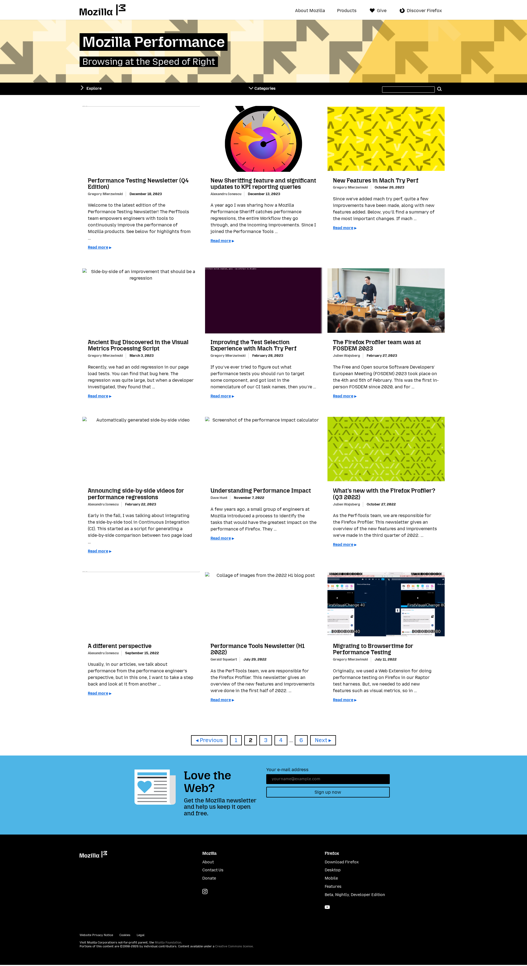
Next (321, 740)
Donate (209, 878)
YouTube (327, 907)
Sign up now (328, 792)
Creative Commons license (234, 946)
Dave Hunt (219, 498)
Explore (94, 88)
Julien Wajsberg (346, 355)
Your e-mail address (287, 769)
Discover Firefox (424, 10)
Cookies (124, 935)
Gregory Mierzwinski (105, 194)
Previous (211, 740)
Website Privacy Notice (96, 935)
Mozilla (102, 9)
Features (333, 886)
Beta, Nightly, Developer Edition (355, 894)
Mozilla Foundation (168, 942)
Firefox (332, 853)
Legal (140, 935)
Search (440, 89)
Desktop (333, 870)
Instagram (205, 891)
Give (381, 10)
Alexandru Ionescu (226, 194)
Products (347, 10)
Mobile (331, 878)
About (208, 862)
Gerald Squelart (224, 659)
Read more (98, 247)
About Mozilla (310, 10)
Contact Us (212, 870)
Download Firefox (342, 862)
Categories (265, 88)
